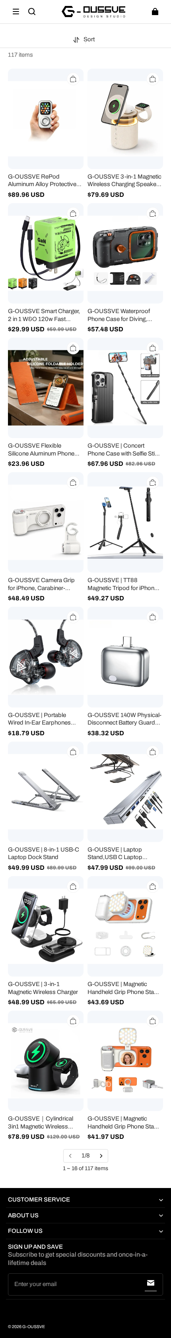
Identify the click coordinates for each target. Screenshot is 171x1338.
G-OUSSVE (33, 1327)
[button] (16, 11)
